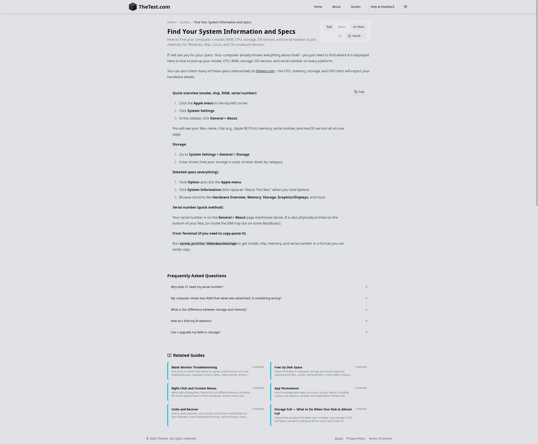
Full (329, 27)
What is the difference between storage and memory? (269, 309)
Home (318, 7)
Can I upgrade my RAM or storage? (269, 332)
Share (360, 27)
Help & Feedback (382, 7)
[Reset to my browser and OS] (340, 36)
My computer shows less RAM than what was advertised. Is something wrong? (269, 298)
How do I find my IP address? (269, 321)
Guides (356, 7)
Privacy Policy (356, 438)
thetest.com (265, 71)
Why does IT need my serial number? (269, 287)
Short (341, 27)
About (336, 7)
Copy (361, 91)
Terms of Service (380, 438)
